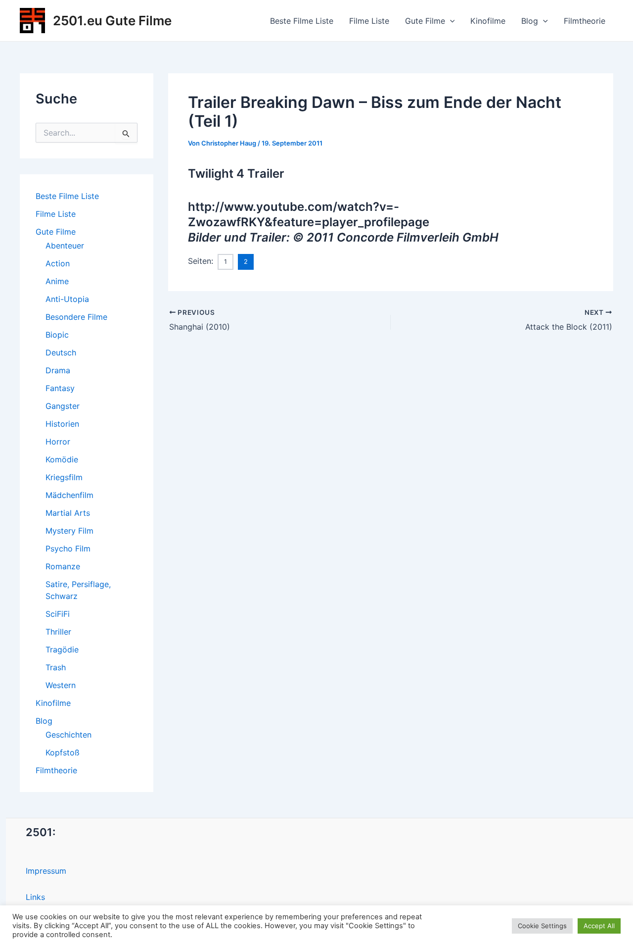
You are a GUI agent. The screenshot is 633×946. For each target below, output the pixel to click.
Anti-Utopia (67, 299)
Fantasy (60, 388)
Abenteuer (64, 245)
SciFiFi (57, 614)
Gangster (62, 406)
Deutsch (60, 352)
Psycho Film (67, 548)
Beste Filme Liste (301, 21)
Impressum (46, 871)
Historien (62, 424)
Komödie (61, 459)
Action (57, 263)
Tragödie (62, 649)
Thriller (58, 632)
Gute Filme (425, 21)
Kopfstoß (62, 752)
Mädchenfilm (69, 495)
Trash (55, 667)
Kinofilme (487, 21)
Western (60, 685)
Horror (57, 442)
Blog (529, 21)
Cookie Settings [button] (542, 926)
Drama (57, 370)
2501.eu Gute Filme (112, 20)
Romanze (62, 566)
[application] (450, 21)
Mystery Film (69, 531)
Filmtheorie (584, 21)
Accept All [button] (599, 926)
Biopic (57, 335)
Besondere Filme (76, 317)
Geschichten (68, 735)
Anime (57, 281)
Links (35, 897)
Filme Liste (369, 21)
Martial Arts (67, 513)
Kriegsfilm (64, 477)
